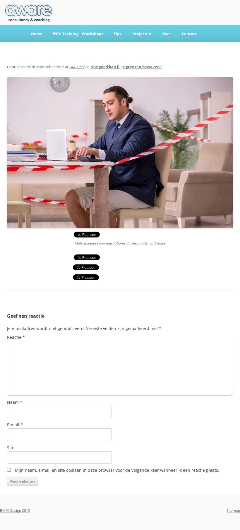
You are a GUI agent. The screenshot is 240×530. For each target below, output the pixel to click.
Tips (117, 33)
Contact (189, 33)
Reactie (16, 337)
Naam (14, 402)
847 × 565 (77, 66)
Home (36, 33)
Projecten (142, 33)
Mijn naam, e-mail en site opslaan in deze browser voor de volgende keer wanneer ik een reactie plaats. (117, 470)
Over (166, 33)
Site (10, 447)
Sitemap (233, 510)
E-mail (15, 425)
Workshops (92, 33)
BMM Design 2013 (15, 510)
